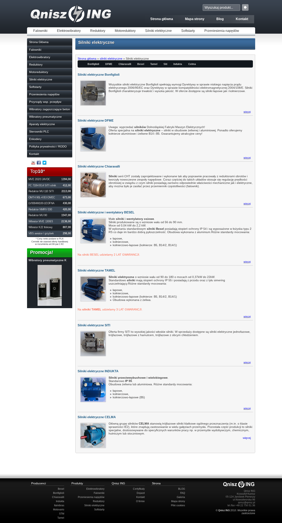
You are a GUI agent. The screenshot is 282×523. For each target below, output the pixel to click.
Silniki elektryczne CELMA (97, 417)
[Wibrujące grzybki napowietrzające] (50, 304)
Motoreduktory (125, 30)
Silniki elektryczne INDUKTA (98, 371)
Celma (192, 64)
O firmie (140, 501)
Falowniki (40, 30)
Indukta (177, 64)
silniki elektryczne (111, 58)
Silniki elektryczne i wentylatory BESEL (106, 212)
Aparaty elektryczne (42, 124)
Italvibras (59, 505)
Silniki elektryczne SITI (94, 325)
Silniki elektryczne (158, 30)
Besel (140, 64)
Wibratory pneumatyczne (45, 116)
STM (61, 513)
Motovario (58, 509)
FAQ (182, 493)
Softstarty (188, 30)
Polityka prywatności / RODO (48, 146)
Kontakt (242, 19)
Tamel (153, 64)
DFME (108, 64)
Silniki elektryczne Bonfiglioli (99, 74)
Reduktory (97, 30)
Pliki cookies (178, 505)
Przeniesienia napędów (221, 30)
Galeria (181, 497)
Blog (220, 19)
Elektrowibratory (69, 30)
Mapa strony (194, 19)
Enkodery (35, 139)
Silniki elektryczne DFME (96, 120)
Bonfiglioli (93, 64)
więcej (247, 111)
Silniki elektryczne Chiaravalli (99, 166)
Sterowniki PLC (39, 131)
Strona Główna (39, 42)
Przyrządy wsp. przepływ (45, 101)
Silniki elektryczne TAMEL (96, 270)
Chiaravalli (124, 64)
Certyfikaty (139, 488)
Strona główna (161, 19)
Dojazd (141, 493)
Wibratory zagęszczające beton (49, 109)
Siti (165, 64)
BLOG (181, 488)
